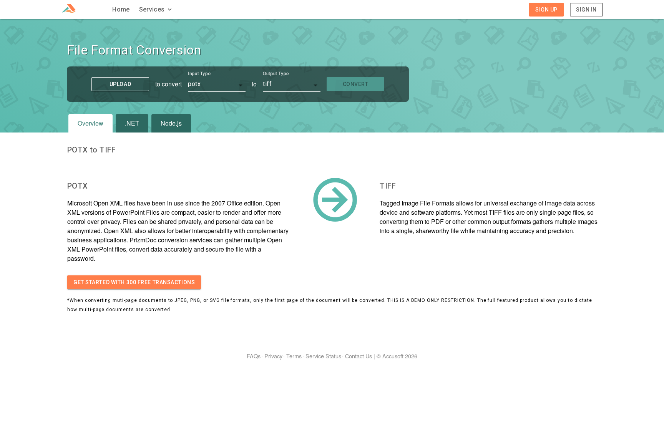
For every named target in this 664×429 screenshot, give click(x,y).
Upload (120, 84)
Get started (134, 282)
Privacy (273, 356)
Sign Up (546, 10)
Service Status (323, 356)
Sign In (586, 10)
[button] (156, 9)
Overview (90, 123)
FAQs (254, 356)
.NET (132, 123)
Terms (294, 356)
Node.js (171, 123)
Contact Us (358, 356)
